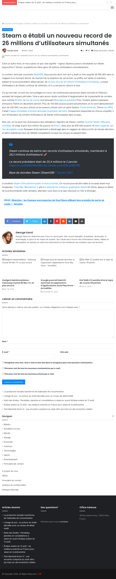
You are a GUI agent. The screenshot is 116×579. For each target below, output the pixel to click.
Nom (5, 341)
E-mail (5, 352)
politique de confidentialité (14, 485)
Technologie (17, 23)
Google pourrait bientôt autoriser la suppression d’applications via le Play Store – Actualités (58, 284)
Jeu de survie (32, 100)
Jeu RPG (108, 107)
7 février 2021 (64, 172)
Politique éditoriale (10, 490)
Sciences (8, 446)
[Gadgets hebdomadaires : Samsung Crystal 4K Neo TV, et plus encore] (19, 267)
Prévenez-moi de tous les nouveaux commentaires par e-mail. (33, 368)
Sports (7, 455)
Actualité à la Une (12, 429)
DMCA (5, 476)
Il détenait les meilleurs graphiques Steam (66, 187)
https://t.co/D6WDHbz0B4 (26, 165)
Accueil (7, 23)
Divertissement (11, 459)
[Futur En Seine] (15, 13)
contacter (64, 521)
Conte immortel (88, 107)
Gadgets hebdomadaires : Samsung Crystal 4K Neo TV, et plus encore (18, 283)
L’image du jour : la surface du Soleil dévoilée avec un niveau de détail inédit (38, 396)
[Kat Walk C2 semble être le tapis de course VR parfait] (97, 267)
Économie (8, 442)
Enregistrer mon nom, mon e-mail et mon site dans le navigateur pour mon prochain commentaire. (49, 362)
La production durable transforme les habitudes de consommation (34, 391)
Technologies (10, 451)
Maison (7, 424)
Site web (64, 352)
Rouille (18, 100)
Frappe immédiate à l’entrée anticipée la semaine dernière (38, 111)
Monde (7, 433)
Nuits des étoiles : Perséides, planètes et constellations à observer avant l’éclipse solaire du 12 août (49, 400)
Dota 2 (57, 125)
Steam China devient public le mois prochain (36, 183)
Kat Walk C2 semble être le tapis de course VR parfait (96, 281)
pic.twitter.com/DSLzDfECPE (61, 165)
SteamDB (38, 74)
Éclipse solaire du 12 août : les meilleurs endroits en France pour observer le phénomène (57, 2)
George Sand (12, 50)
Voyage (7, 437)
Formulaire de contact (14, 464)
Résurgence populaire (65, 100)
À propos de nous (10, 471)
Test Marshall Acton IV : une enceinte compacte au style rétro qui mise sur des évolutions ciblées (48, 409)
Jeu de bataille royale (12, 129)
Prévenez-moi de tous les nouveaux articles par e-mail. (29, 374)
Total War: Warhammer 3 (26, 187)
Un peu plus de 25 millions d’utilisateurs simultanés (73, 81)
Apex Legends (102, 125)
